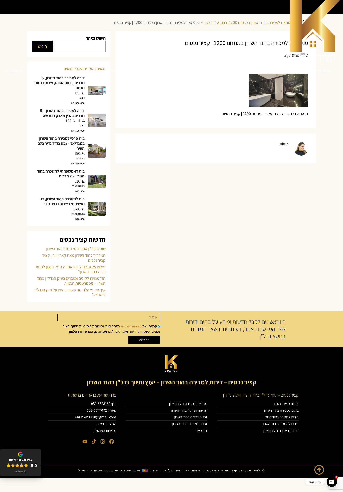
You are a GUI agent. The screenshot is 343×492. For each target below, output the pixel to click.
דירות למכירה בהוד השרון (237, 70)
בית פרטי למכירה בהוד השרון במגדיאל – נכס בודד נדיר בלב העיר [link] (61, 143)
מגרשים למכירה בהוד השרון (102, 70)
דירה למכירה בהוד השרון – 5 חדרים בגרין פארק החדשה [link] (62, 113)
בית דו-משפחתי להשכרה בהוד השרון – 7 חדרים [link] (61, 173)
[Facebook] (111, 441)
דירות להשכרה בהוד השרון (192, 70)
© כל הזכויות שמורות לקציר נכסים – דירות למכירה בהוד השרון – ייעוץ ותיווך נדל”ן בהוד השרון (208, 470)
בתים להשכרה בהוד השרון (148, 70)
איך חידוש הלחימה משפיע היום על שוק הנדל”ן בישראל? (70, 292)
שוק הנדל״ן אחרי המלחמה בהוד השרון (76, 248)
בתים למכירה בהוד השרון (280, 70)
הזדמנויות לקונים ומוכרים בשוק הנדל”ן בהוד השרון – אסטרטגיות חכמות (71, 281)
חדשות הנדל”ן (65, 70)
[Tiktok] (93, 441)
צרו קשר (43, 70)
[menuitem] (15, 71)
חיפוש (42, 46)
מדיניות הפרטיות (131, 326)
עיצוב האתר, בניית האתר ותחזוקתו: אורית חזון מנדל (109, 470)
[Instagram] (102, 441)
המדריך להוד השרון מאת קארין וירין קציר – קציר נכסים (73, 258)
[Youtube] (84, 441)
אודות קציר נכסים (317, 70)
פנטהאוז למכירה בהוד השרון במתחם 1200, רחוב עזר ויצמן (249, 22)
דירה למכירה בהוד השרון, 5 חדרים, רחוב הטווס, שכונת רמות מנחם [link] (59, 82)
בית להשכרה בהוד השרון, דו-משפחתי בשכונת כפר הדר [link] (62, 201)
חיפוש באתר (96, 38)
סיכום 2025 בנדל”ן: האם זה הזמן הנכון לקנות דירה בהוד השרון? (71, 269)
